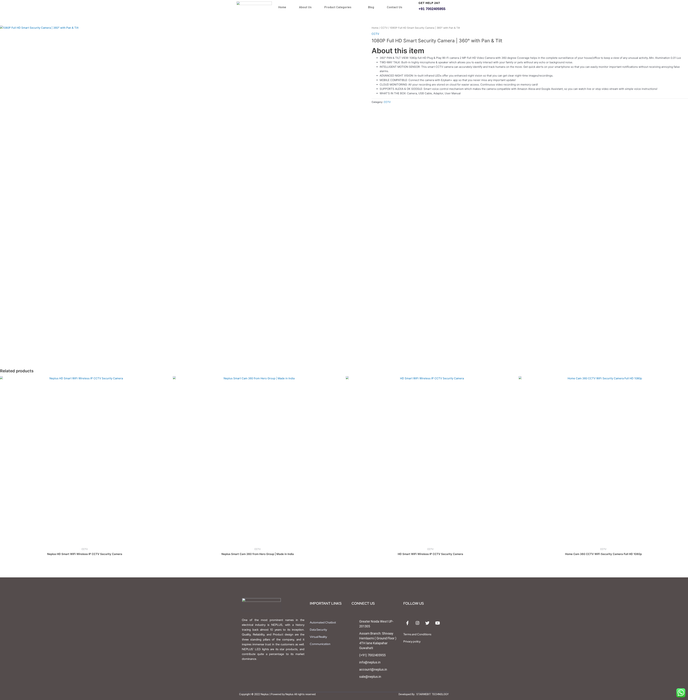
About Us (305, 7)
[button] (340, 7)
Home (282, 7)
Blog (371, 7)
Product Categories (337, 7)
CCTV (384, 27)
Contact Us (394, 7)
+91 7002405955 (432, 9)
